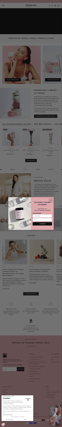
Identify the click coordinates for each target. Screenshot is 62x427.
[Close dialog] (51, 200)
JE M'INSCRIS (42, 223)
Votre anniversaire (37, 213)
